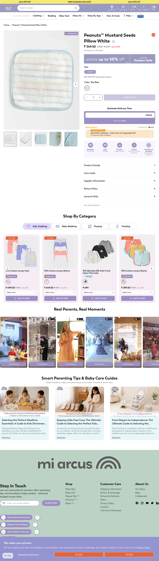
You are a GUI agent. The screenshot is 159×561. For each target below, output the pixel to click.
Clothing (37, 15)
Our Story (140, 489)
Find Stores (14, 364)
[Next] (75, 84)
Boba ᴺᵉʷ (69, 503)
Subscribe (51, 502)
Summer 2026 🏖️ (21, 15)
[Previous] (8, 84)
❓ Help (127, 15)
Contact (104, 506)
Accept (78, 554)
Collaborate (141, 496)
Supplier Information (94, 180)
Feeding (126, 226)
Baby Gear (64, 15)
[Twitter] (152, 503)
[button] (151, 268)
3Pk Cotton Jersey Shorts (134, 270)
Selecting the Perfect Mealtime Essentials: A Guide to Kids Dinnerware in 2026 (24, 423)
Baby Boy (70, 489)
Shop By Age (94, 15)
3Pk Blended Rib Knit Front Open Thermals (96, 271)
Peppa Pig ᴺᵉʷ (72, 496)
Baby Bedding (69, 226)
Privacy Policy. (144, 547)
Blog (137, 492)
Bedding (52, 15)
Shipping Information (111, 489)
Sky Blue (87, 88)
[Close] (76, 8)
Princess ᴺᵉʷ (71, 499)
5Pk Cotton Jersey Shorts (57, 270)
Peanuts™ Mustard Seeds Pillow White (29, 25)
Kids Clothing (40, 226)
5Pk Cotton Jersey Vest (17, 270)
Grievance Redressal (110, 510)
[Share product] (113, 41)
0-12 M (90, 72)
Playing (98, 226)
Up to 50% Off (25, 2)
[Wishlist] (132, 6)
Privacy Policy (107, 503)
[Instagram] (142, 503)
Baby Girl (70, 492)
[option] (42, 81)
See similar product (103, 77)
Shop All (77, 15)
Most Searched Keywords (18, 517)
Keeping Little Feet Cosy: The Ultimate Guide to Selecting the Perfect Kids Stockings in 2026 (79, 423)
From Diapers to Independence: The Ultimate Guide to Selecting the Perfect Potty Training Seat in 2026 (132, 423)
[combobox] (48, 8)
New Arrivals (113, 15)
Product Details (92, 165)
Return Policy (91, 188)
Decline (129, 554)
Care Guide (89, 173)
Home (6, 25)
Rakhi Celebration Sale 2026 (79, 2)
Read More (6, 437)
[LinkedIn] (157, 503)
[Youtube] (147, 503)
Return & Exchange (110, 492)
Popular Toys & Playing (17, 524)
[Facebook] (137, 503)
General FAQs (91, 196)
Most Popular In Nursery (18, 531)
